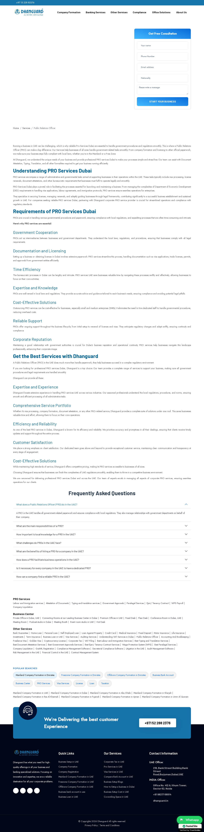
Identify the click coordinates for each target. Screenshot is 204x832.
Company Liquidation (23, 607)
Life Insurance (178, 633)
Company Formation (68, 12)
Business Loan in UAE (53, 636)
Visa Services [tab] (63, 683)
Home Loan (36, 633)
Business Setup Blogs (113, 781)
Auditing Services (88, 636)
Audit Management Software (160, 648)
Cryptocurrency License (55, 640)
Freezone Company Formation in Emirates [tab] (80, 675)
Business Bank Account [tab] (163, 675)
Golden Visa (35, 640)
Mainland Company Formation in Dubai (69, 693)
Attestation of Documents (57, 603)
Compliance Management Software (73, 648)
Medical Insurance (127, 633)
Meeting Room (20, 622)
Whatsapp (44, 92)
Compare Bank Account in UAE (118, 776)
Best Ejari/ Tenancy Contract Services (102, 644)
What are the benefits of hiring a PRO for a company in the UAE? (50, 551)
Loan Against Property (92, 633)
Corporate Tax (75, 640)
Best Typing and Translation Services (151, 640)
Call (22, 92)
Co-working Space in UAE (116, 796)
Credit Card (110, 633)
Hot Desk (101, 622)
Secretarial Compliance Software (107, 648)
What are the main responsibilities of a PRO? (40, 525)
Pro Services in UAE (113, 766)
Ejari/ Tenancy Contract (158, 603)
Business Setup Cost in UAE (116, 791)
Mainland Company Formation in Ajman (120, 696)
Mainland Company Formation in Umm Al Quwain (165, 696)
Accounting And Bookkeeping (175, 636)
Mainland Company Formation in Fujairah (80, 696)
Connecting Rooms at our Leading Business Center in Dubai (69, 618)
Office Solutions (161, 12)
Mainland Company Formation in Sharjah (152, 693)
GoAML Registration (45, 648)
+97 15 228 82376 (25, 2)
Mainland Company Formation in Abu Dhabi (110, 693)
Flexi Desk (143, 618)
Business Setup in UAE (68, 761)
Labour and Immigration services (28, 603)
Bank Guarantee (20, 633)
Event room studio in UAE (82, 622)
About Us (181, 12)
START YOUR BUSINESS (162, 101)
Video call (68, 92)
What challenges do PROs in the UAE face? (38, 542)
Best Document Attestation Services (29, 644)
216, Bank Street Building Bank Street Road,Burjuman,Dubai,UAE (170, 771)
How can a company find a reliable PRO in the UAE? (43, 576)
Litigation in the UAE (135, 648)
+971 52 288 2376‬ (158, 723)
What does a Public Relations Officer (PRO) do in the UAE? (46, 504)
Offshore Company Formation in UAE (75, 786)
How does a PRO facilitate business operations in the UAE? (47, 559)
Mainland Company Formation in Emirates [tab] (35, 675)
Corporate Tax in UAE (114, 761)
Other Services (119, 12)
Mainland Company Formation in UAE (30, 693)
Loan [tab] (92, 683)
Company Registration (68, 771)
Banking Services (95, 12)
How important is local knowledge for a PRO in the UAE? (46, 534)
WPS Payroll (177, 603)
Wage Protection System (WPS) (137, 644)
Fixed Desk (130, 618)
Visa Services (72, 636)
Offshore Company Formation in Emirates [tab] (126, 675)
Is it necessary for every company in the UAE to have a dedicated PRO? (53, 568)
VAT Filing (89, 640)
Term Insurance (33, 636)
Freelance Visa (20, 640)
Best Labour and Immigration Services (114, 640)
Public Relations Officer (147, 636)
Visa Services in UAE (113, 771)
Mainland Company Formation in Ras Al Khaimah (35, 696)
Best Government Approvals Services (65, 644)
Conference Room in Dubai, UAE (165, 618)
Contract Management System (85, 652)
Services (26, 128)
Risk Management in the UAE (26, 652)
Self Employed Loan (70, 633)
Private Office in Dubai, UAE (26, 618)
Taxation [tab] (105, 683)
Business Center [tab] (23, 683)
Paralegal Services (135, 603)
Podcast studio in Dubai (40, 622)
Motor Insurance (161, 633)
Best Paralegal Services (165, 644)
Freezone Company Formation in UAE (76, 781)
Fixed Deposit (144, 633)
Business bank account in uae (71, 791)
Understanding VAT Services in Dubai (116, 636)
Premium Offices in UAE (111, 618)
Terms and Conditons (109, 825)
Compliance (139, 12)
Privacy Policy (91, 825)
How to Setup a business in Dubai (119, 786)
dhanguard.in (160, 800)
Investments (18, 636)
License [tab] (79, 683)
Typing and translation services (86, 603)
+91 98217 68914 (162, 794)
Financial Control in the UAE (55, 652)
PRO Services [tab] (43, 683)
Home (16, 128)
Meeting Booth (60, 622)
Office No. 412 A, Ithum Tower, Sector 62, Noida (170, 787)
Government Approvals (113, 603)
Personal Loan (51, 633)
